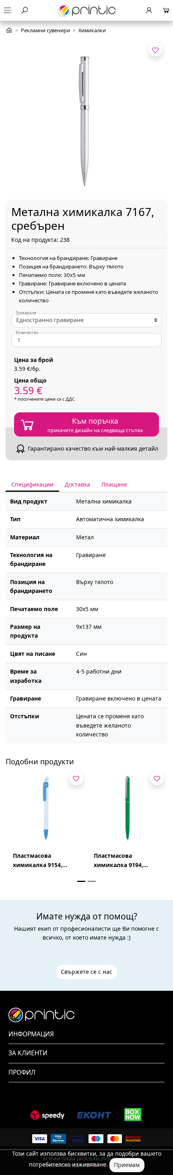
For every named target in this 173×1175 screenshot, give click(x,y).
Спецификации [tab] (32, 484)
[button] (86, 1034)
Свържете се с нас (86, 971)
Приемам (127, 1165)
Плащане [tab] (114, 484)
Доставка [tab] (77, 484)
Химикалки (92, 30)
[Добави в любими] (155, 49)
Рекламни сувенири (45, 30)
